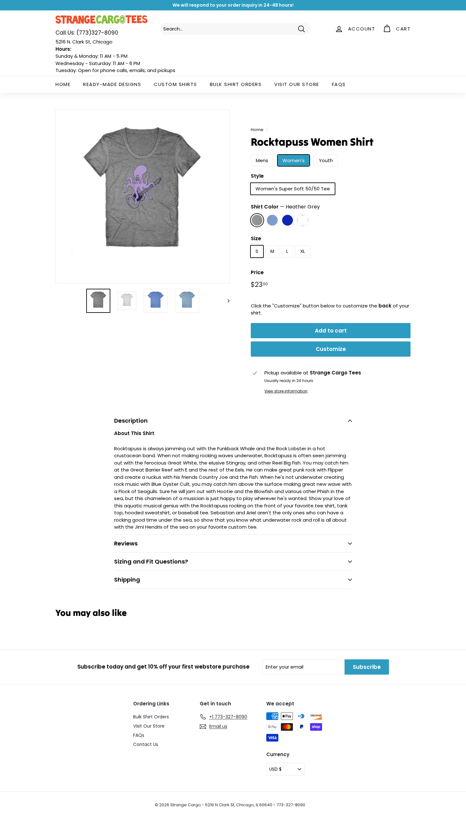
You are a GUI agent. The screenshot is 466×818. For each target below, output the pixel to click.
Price (257, 272)
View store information (285, 391)
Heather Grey (257, 220)
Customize (331, 349)
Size (256, 238)
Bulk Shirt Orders (236, 84)
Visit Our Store (296, 84)
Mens (262, 160)
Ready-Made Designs (112, 84)
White (302, 220)
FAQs (339, 84)
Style (257, 176)
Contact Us (145, 744)
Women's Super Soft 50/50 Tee (293, 188)
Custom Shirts (175, 84)
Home (62, 84)
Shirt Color (285, 206)
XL (302, 251)
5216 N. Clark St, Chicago (84, 41)
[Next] (226, 300)
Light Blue (272, 220)
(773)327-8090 (86, 32)
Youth (326, 160)
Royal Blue (287, 220)
